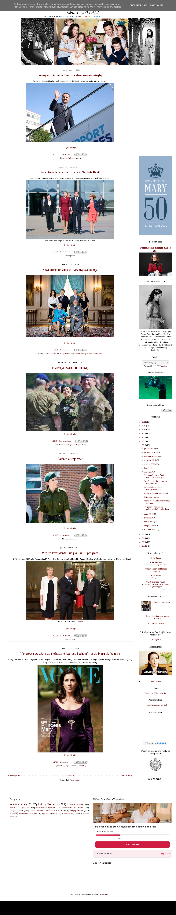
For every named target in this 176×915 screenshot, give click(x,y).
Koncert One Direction (157, 624)
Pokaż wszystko (167, 590)
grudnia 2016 (149, 449)
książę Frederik (65, 354)
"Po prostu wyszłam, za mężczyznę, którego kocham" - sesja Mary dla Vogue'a (70, 653)
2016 (144, 445)
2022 (144, 422)
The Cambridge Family (155, 582)
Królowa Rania (156, 562)
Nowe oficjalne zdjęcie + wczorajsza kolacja (70, 270)
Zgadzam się (156, 5)
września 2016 (150, 460)
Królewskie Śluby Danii (70, 813)
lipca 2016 (148, 468)
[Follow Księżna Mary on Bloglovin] (155, 744)
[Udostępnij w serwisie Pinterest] (85, 154)
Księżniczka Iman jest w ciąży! (155, 565)
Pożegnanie (156, 571)
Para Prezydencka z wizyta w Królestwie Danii (70, 172)
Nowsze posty (14, 775)
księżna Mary (81, 445)
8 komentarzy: (65, 252)
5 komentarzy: (65, 350)
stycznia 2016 (150, 529)
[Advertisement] (155, 110)
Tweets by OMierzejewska (155, 693)
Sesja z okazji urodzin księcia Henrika (157, 617)
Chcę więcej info (138, 5)
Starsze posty (126, 775)
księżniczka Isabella (45, 807)
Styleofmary (156, 558)
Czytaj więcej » (70, 147)
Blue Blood (156, 575)
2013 (144, 542)
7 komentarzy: (65, 154)
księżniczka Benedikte (28, 813)
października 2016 (151, 456)
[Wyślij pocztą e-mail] (75, 154)
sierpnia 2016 (149, 464)
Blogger (107, 894)
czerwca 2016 (150, 472)
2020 (144, 430)
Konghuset (156, 640)
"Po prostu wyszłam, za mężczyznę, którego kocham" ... (157, 508)
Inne (66, 158)
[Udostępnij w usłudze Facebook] (83, 154)
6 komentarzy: (65, 535)
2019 (144, 433)
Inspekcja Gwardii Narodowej (70, 368)
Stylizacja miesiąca (49, 813)
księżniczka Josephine (72, 807)
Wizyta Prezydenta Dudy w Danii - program (70, 553)
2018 (144, 437)
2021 (144, 426)
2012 (144, 546)
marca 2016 (149, 522)
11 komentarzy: (65, 762)
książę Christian (75, 804)
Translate (163, 366)
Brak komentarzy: (65, 441)
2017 (144, 441)
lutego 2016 (149, 526)
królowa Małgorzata (75, 158)
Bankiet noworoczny (162, 602)
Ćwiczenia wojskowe (70, 459)
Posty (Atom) (75, 780)
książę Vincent (16, 810)
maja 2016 (148, 514)
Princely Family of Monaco (156, 569)
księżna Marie (97, 354)
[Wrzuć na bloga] (77, 154)
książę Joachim (86, 354)
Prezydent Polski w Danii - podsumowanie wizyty (70, 75)
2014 (144, 538)
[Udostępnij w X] (80, 154)
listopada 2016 (150, 452)
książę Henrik (76, 354)
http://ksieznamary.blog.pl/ (156, 705)
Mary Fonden (156, 681)
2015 (144, 534)
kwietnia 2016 (150, 518)
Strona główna (70, 775)
